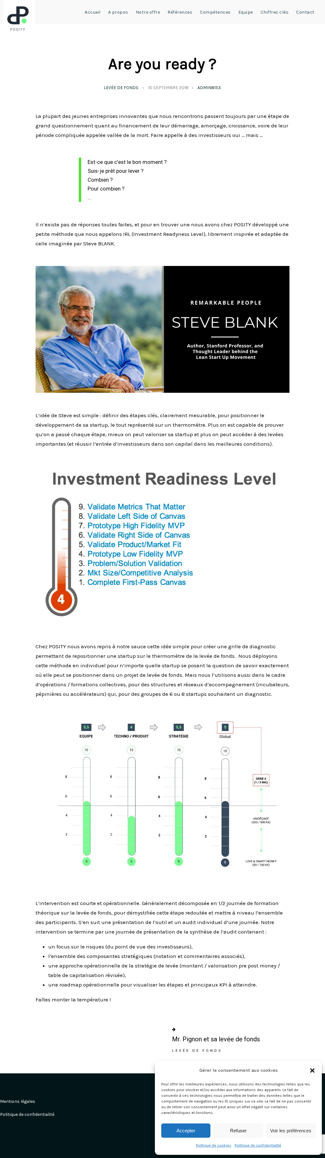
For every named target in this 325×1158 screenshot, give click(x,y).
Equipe (245, 12)
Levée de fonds (121, 87)
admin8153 (209, 87)
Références (180, 12)
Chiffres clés (275, 12)
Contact (305, 12)
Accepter (185, 1130)
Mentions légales (17, 1101)
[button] (312, 1070)
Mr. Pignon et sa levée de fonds (216, 1039)
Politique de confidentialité (258, 1145)
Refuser (238, 1130)
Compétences (215, 12)
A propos (118, 12)
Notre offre (148, 12)
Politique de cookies (213, 1145)
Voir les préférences (290, 1130)
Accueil (93, 12)
